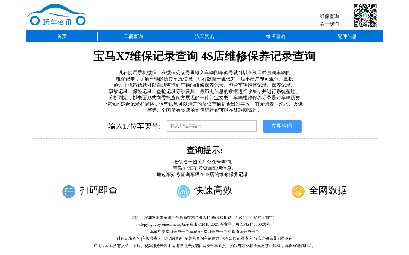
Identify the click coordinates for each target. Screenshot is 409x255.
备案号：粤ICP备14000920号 (245, 224)
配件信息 (347, 36)
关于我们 (329, 24)
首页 (62, 36)
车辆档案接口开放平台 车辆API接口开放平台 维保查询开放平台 (204, 231)
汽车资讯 (204, 36)
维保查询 (329, 16)
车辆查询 (133, 36)
